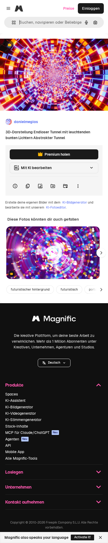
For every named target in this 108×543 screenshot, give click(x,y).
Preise (68, 8)
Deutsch (54, 363)
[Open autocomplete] (11, 22)
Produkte (14, 385)
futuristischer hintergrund (30, 289)
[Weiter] (101, 252)
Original (33, 45)
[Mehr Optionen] (78, 186)
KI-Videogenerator (20, 413)
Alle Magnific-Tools (21, 458)
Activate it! (82, 537)
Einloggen (91, 8)
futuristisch (69, 289)
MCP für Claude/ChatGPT (31, 432)
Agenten (16, 439)
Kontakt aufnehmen (24, 502)
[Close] (100, 537)
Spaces (11, 394)
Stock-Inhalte (16, 426)
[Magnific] (54, 320)
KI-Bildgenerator (74, 202)
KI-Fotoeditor (56, 207)
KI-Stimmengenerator (23, 419)
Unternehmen (18, 487)
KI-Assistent (15, 400)
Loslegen (14, 472)
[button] (54, 363)
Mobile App (14, 451)
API (8, 445)
